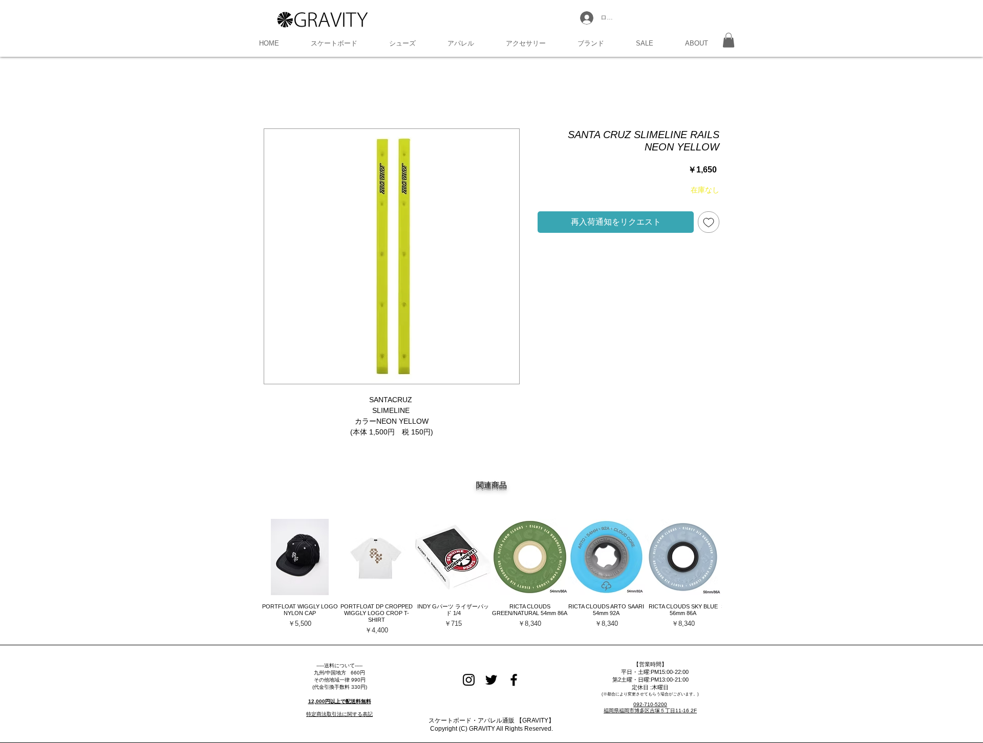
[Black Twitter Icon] (491, 680)
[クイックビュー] (300, 557)
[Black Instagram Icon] (469, 680)
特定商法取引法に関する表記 (339, 714)
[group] (491, 577)
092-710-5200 (650, 704)
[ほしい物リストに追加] (708, 222)
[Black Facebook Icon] (514, 680)
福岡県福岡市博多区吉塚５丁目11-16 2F (650, 710)
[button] (334, 43)
